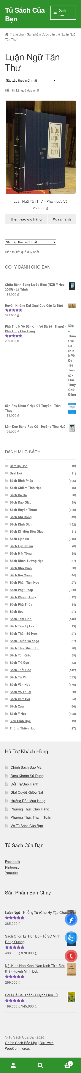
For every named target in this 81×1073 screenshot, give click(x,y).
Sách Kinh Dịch (21, 524)
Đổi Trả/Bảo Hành (24, 784)
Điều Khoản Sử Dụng (27, 775)
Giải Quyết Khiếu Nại (27, 792)
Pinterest (12, 867)
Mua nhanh (61, 219)
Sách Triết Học (20, 670)
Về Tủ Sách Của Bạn (27, 825)
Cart (62, 1062)
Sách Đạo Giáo (21, 502)
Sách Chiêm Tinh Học (25, 487)
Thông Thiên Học (22, 728)
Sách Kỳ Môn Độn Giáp (27, 531)
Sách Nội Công (21, 575)
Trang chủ (17, 34)
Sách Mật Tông (21, 553)
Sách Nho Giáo (21, 568)
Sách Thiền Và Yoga (24, 641)
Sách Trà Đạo (19, 662)
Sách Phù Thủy (21, 604)
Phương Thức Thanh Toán (31, 817)
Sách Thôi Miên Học (24, 648)
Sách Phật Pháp (21, 590)
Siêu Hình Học (20, 721)
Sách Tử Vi (18, 677)
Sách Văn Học (20, 684)
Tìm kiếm (40, 1065)
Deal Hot (16, 473)
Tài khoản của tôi (13, 1065)
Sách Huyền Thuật (23, 509)
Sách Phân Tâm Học (24, 582)
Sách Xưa (17, 706)
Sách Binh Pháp (21, 480)
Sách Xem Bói (20, 699)
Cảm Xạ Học (18, 466)
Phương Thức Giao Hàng (30, 809)
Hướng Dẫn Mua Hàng (28, 800)
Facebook (12, 861)
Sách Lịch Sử (19, 538)
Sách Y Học (18, 713)
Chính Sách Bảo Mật (26, 767)
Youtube (11, 872)
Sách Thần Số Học (23, 633)
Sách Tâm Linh (21, 619)
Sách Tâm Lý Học (22, 626)
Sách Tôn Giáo (20, 655)
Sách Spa (17, 611)
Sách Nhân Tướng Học (26, 560)
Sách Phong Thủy (23, 597)
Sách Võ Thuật (20, 692)
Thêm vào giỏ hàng (26, 219)
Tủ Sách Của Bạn (25, 14)
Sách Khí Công (21, 517)
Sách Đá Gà (18, 495)
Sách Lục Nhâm (21, 546)
